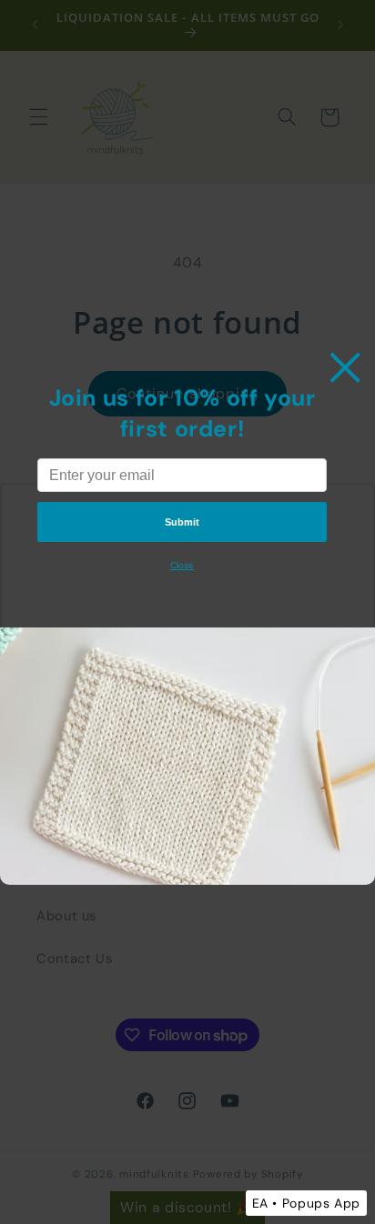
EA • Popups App (306, 1203)
